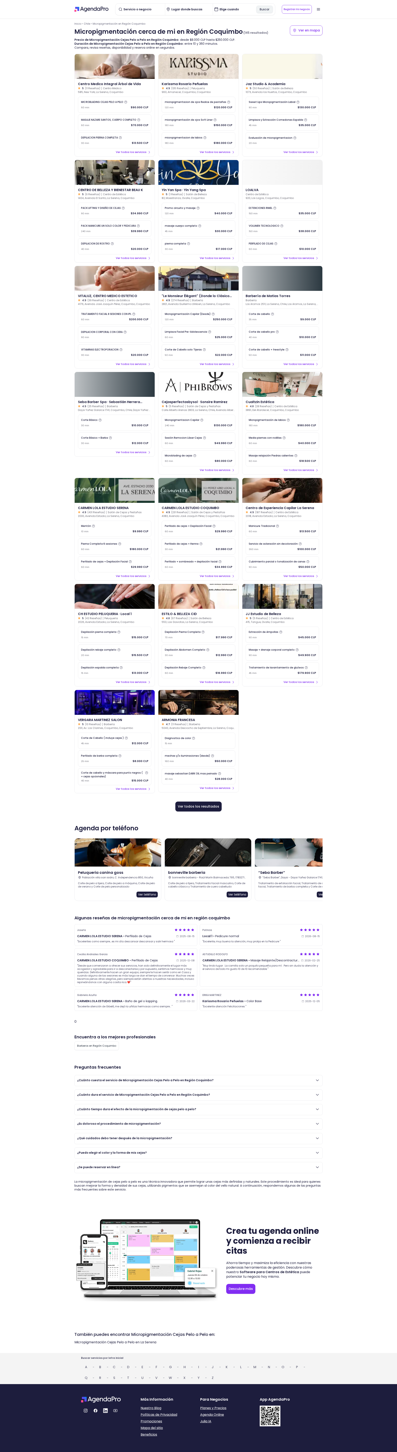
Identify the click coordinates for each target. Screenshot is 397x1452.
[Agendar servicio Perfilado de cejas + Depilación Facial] (114, 564)
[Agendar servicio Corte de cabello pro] (282, 334)
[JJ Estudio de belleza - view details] (282, 596)
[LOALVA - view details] (282, 172)
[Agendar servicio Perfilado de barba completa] (114, 758)
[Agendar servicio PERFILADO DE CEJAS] (282, 246)
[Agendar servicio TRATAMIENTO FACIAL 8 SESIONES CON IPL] (114, 317)
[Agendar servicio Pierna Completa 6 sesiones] (114, 546)
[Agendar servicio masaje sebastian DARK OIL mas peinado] (198, 776)
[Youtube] (115, 1410)
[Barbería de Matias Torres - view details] (282, 278)
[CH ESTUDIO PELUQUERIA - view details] (115, 596)
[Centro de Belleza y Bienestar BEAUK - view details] (115, 172)
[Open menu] (318, 9)
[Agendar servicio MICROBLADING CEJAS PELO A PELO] (114, 105)
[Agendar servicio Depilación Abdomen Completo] (198, 652)
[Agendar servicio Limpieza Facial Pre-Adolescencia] (198, 334)
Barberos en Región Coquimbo (96, 1045)
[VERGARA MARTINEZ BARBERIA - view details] (115, 702)
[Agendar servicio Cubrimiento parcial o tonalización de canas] (282, 564)
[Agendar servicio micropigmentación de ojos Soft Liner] (198, 122)
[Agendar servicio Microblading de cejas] (198, 458)
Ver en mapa (309, 30)
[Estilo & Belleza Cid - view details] (198, 596)
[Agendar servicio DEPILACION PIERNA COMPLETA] (114, 140)
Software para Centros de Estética (269, 1272)
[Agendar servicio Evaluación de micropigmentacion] (282, 140)
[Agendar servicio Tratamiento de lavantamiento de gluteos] (282, 670)
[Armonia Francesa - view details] (198, 702)
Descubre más (241, 1288)
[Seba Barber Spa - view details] (115, 384)
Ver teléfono (147, 894)
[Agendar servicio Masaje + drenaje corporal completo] (282, 652)
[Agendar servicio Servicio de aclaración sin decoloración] (282, 546)
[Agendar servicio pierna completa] (198, 246)
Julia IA (205, 1421)
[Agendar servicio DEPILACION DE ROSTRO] (114, 246)
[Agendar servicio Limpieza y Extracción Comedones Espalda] (282, 122)
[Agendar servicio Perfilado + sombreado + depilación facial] (198, 564)
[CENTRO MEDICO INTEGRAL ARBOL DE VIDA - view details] (115, 66)
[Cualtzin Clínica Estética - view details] (282, 384)
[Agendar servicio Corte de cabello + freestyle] (282, 352)
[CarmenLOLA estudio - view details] (115, 490)
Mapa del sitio (152, 1428)
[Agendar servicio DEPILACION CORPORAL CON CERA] (114, 334)
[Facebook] (95, 1410)
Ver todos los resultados (198, 806)
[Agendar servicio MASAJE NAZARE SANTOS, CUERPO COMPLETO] (114, 122)
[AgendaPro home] (91, 9)
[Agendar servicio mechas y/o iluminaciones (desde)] (198, 758)
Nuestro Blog (151, 1408)
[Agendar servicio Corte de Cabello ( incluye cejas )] (114, 741)
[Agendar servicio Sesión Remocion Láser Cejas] (198, 440)
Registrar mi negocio (297, 9)
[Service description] (125, 102)
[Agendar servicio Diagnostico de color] (198, 741)
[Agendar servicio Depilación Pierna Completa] (198, 635)
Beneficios (149, 1434)
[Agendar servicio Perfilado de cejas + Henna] (198, 546)
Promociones (151, 1421)
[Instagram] (85, 1410)
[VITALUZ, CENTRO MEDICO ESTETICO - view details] (115, 278)
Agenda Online (212, 1414)
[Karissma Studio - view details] (198, 66)
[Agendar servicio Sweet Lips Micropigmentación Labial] (282, 105)
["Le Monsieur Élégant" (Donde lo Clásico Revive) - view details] (198, 278)
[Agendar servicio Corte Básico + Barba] (114, 440)
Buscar (264, 9)
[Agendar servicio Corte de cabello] (282, 317)
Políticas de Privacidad (159, 1414)
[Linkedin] (105, 1410)
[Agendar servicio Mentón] (114, 529)
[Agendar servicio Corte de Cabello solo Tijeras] (198, 352)
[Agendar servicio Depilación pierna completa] (114, 635)
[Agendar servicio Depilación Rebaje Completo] (198, 670)
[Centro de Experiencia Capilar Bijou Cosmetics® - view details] (282, 490)
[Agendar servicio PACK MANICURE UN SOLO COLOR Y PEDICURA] (114, 228)
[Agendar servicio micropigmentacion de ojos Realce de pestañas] (198, 105)
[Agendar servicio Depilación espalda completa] (114, 670)
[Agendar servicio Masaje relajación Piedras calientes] (282, 458)
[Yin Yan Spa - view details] (198, 172)
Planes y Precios (213, 1408)
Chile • (88, 23)
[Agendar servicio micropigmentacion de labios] (198, 140)
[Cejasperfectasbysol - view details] (198, 384)
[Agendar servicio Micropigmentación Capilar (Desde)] (198, 317)
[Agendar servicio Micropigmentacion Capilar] (198, 423)
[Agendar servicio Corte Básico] (114, 423)
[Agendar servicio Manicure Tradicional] (282, 529)
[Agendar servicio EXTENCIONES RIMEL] (282, 211)
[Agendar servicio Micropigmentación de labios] (282, 423)
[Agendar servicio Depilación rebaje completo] (114, 652)
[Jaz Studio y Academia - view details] (282, 66)
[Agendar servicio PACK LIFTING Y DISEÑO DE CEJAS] (114, 211)
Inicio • (78, 23)
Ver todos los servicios (131, 152)
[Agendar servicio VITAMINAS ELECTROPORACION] (114, 352)
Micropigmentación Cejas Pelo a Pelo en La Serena (115, 1342)
